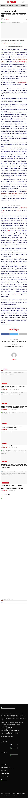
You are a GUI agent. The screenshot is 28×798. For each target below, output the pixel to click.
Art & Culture (9, 9)
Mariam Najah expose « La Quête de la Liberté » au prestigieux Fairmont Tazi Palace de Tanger (14, 406)
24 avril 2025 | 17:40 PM (12, 429)
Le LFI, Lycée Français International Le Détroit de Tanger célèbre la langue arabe (13, 387)
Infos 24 (17, 5)
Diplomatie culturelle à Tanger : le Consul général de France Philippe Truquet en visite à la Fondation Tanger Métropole (14, 465)
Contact (3, 795)
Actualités (10, 5)
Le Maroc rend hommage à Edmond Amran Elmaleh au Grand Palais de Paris (12, 426)
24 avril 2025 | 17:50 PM (12, 409)
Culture (23, 5)
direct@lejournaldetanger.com (12, 732)
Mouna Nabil (4, 389)
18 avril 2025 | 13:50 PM (12, 447)
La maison (3, 9)
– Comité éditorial (5, 772)
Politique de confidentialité (11, 795)
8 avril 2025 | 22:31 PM (12, 490)
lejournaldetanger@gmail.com (12, 730)
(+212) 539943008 (8, 726)
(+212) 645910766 (9, 727)
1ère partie (8, 325)
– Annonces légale (5, 773)
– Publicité (3, 770)
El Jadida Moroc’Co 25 (6, 446)
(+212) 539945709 (8, 729)
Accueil (3, 5)
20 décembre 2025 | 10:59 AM (13, 389)
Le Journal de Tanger (20, 793)
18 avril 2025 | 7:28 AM (12, 468)
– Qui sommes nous (5, 767)
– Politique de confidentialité (7, 769)
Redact (7, 19)
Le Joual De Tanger (14, 329)
